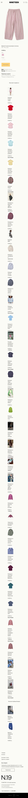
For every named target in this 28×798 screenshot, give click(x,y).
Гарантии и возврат (5, 759)
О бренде (3, 752)
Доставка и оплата (5, 757)
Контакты (3, 754)
